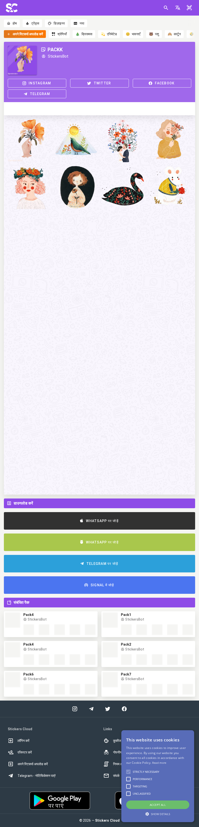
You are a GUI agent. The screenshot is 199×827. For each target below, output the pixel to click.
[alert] (157, 776)
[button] (177, 8)
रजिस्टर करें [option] (24, 752)
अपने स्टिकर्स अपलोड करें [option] (32, 764)
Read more (159, 763)
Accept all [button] (158, 805)
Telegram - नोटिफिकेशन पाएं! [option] (36, 776)
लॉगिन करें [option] (23, 741)
